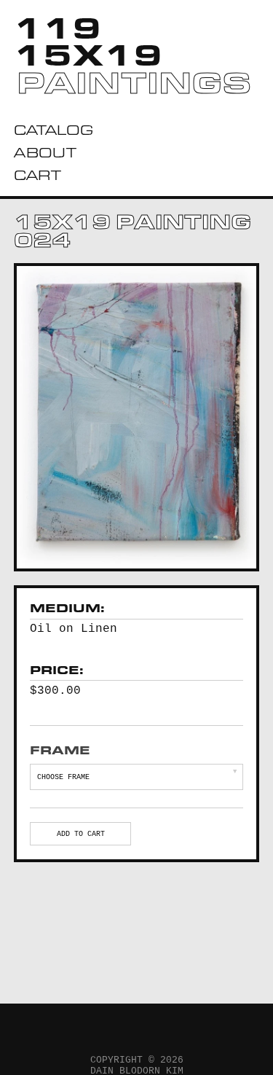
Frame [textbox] (60, 750)
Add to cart (81, 833)
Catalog (53, 130)
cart (37, 175)
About (45, 152)
